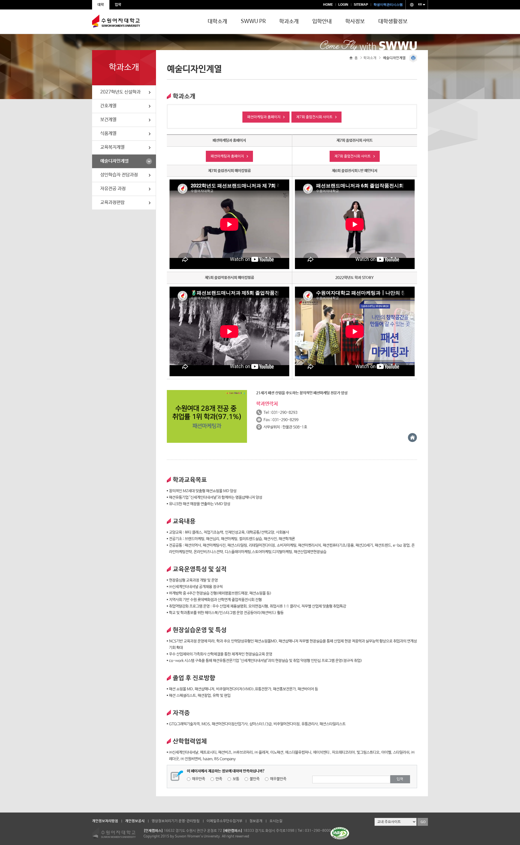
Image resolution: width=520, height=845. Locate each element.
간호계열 (108, 106)
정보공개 (255, 821)
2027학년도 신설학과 (120, 92)
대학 (101, 5)
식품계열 (108, 133)
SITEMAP (361, 4)
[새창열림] (412, 441)
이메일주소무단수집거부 (224, 821)
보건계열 (108, 119)
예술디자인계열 (114, 161)
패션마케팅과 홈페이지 (264, 117)
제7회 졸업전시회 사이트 (314, 117)
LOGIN (343, 4)
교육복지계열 (112, 147)
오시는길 (275, 821)
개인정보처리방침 (105, 821)
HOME (328, 4)
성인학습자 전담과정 (119, 175)
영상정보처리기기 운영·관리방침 (176, 821)
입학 (118, 5)
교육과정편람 (112, 202)
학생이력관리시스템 (388, 4)
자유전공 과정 (113, 188)
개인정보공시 (135, 821)
